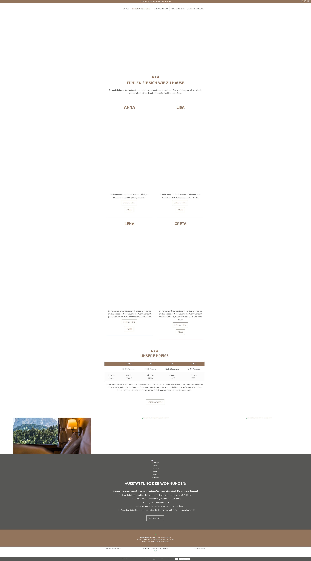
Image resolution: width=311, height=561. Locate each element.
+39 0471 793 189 (147, 1)
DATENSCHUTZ (156, 548)
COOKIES (165, 548)
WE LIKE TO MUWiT (199, 548)
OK (176, 559)
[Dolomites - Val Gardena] (154, 550)
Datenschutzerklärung (185, 559)
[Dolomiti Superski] (156, 550)
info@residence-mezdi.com (163, 1)
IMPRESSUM (146, 548)
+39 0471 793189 (147, 541)
